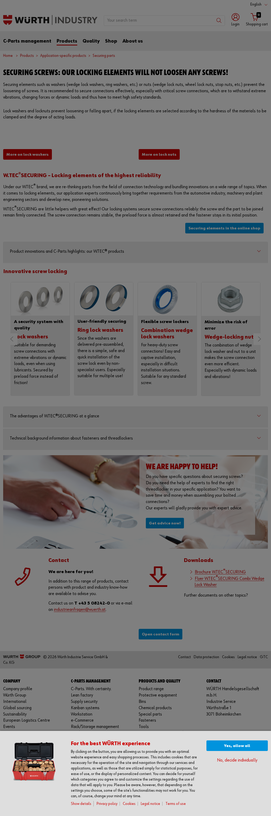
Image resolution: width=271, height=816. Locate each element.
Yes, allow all (237, 746)
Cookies (129, 804)
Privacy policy (107, 804)
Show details (81, 804)
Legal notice (150, 804)
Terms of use (175, 804)
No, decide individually (237, 760)
